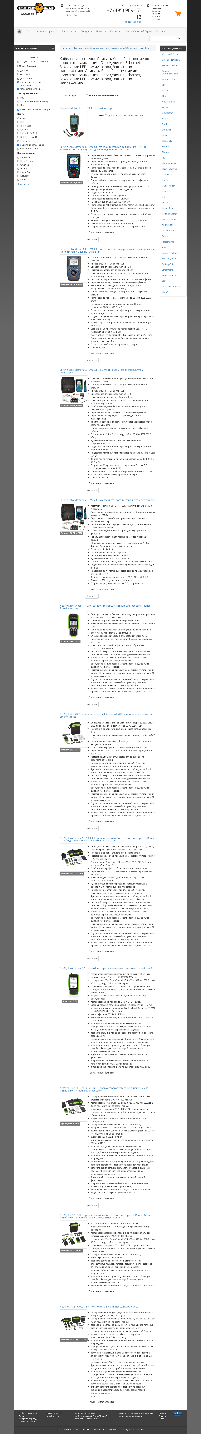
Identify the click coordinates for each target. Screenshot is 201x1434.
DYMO (165, 135)
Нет (22, 105)
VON (164, 281)
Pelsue (165, 236)
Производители (172, 48)
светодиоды (26, 74)
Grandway (167, 174)
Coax (22, 118)
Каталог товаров (26, 48)
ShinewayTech (169, 258)
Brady (165, 118)
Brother (165, 124)
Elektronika (167, 140)
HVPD (165, 191)
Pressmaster (168, 241)
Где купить (86, 31)
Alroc (164, 96)
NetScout (24, 175)
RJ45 (22, 122)
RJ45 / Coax (25, 125)
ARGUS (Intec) (168, 101)
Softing (23, 179)
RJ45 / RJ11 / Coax (29, 129)
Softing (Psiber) (169, 264)
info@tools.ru (71, 15)
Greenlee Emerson (171, 59)
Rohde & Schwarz (170, 253)
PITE (164, 247)
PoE (22, 97)
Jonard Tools (26, 172)
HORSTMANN (168, 185)
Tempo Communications (170, 72)
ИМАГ (165, 292)
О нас (29, 31)
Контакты (115, 31)
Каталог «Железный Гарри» (138, 31)
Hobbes (24, 168)
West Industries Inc (171, 286)
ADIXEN (166, 90)
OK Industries (168, 230)
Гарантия (163, 1413)
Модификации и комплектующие (124, 115)
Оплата (162, 1416)
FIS (163, 157)
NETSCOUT (167, 225)
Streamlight (167, 269)
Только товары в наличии (103, 95)
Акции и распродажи (46, 31)
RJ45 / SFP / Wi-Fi (28, 136)
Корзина (160, 31)
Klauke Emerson (169, 65)
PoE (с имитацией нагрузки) (34, 101)
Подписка (101, 31)
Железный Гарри (170, 54)
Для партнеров (69, 31)
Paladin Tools (168, 79)
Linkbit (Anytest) (169, 219)
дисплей (24, 70)
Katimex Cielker (169, 213)
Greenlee (24, 164)
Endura (165, 146)
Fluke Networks (27, 161)
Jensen (165, 202)
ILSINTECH (167, 197)
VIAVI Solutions (169, 275)
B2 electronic (168, 112)
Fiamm (165, 152)
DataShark (25, 157)
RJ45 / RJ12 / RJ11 (28, 133)
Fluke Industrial (169, 163)
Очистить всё (24, 184)
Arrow (165, 107)
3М (163, 84)
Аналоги (91, 239)
